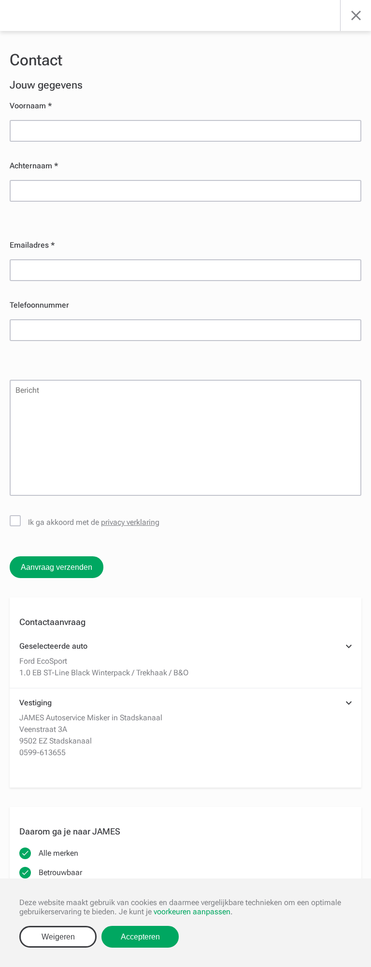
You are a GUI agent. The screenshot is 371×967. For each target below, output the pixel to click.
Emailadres (29, 245)
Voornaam (28, 105)
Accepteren (140, 937)
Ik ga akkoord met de (93, 522)
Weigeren (58, 937)
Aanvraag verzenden (56, 567)
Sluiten (355, 15)
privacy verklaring (130, 522)
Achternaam (31, 165)
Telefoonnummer (39, 305)
